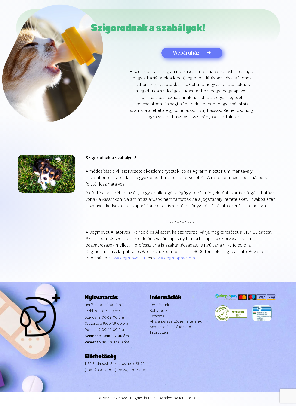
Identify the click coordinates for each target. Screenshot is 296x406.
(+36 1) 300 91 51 (99, 370)
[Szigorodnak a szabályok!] (46, 173)
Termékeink (159, 305)
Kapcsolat (158, 316)
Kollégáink (158, 310)
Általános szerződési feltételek (176, 321)
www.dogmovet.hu (128, 258)
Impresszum (160, 332)
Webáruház (186, 53)
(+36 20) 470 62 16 (130, 370)
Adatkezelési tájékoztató (170, 327)
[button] (282, 376)
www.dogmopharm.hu (175, 258)
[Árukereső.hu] (231, 313)
